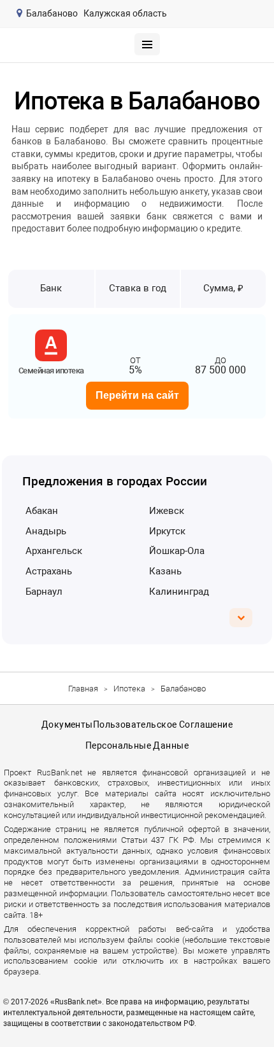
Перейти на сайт (137, 395)
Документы (67, 724)
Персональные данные (137, 745)
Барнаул (43, 591)
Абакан (41, 511)
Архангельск (53, 551)
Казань (165, 571)
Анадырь (45, 531)
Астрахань (48, 571)
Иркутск (167, 531)
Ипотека (129, 688)
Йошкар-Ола (177, 551)
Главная (83, 688)
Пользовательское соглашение (163, 724)
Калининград (179, 591)
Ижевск (166, 511)
